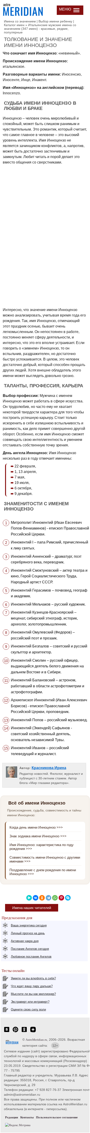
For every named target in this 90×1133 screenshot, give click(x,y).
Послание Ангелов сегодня (30, 948)
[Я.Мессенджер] (29, 898)
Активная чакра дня (25, 941)
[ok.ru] (24, 1032)
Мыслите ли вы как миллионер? (33, 994)
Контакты (27, 1117)
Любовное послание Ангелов (31, 956)
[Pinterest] (61, 898)
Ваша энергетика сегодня (29, 925)
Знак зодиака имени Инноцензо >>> (37, 836)
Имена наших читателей (31, 908)
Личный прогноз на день (28, 933)
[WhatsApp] (55, 898)
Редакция (11, 1117)
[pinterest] (15, 1032)
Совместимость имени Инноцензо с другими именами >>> (44, 859)
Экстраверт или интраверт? (30, 1001)
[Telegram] (48, 898)
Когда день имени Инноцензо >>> (36, 827)
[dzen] (33, 1032)
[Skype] (68, 898)
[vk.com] (6, 1032)
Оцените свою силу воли (28, 1009)
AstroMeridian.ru (36, 1039)
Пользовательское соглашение (57, 1117)
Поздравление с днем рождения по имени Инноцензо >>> (42, 872)
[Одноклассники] (42, 898)
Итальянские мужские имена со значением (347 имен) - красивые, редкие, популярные (40, 28)
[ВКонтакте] (35, 898)
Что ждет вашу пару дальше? (32, 986)
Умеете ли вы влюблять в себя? (33, 978)
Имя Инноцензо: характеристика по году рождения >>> (41, 847)
